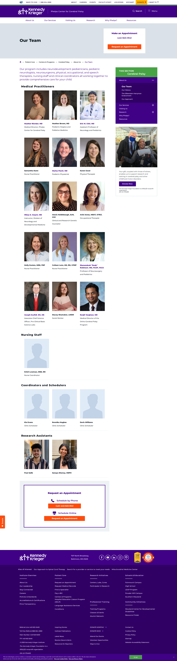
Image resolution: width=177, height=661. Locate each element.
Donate (140, 2)
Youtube (107, 557)
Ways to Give (31, 2)
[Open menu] (149, 10)
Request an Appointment (124, 47)
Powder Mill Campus (133, 593)
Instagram (120, 557)
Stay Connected (26, 590)
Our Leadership (26, 586)
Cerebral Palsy (64, 62)
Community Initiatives (135, 602)
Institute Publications (63, 631)
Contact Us (129, 627)
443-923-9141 (124, 38)
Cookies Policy (130, 631)
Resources (131, 20)
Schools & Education (134, 575)
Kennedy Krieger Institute (20, 62)
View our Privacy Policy (76, 659)
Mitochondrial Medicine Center (124, 569)
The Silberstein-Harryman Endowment (131, 94)
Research (90, 20)
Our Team (127, 86)
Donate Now (127, 184)
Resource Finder (132, 615)
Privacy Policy (130, 635)
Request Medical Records (65, 586)
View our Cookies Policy (61, 659)
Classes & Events (97, 613)
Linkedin (114, 557)
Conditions (59, 609)
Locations (118, 2)
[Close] (173, 657)
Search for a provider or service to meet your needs (88, 569)
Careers (83, 2)
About (74, 2)
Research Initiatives (99, 575)
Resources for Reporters (64, 644)
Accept (136, 657)
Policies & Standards (28, 597)
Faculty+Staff (105, 2)
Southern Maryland (133, 597)
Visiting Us (70, 20)
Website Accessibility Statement (137, 642)
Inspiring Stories (61, 627)
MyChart (130, 2)
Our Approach (127, 99)
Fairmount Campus (133, 582)
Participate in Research (99, 586)
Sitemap (128, 639)
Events (93, 2)
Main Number (30, 635)
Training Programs (97, 609)
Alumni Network (97, 616)
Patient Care (30, 62)
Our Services (50, 20)
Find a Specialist (61, 590)
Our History (126, 90)
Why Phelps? (111, 20)
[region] (88, 657)
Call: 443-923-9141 (64, 506)
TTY (26, 639)
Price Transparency (28, 604)
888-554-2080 (46, 2)
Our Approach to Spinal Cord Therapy (49, 569)
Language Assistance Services (67, 605)
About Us (30, 20)
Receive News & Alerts (63, 640)
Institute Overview (28, 575)
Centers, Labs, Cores (98, 582)
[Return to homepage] (31, 11)
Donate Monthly (97, 627)
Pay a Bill (58, 593)
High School (130, 586)
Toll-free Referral (31, 631)
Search (139, 11)
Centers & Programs (46, 62)
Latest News (59, 636)
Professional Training (99, 602)
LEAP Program (131, 590)
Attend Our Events (97, 636)
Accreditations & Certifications (32, 600)
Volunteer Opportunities (99, 640)
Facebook (101, 557)
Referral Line (30, 627)
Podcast (126, 557)
